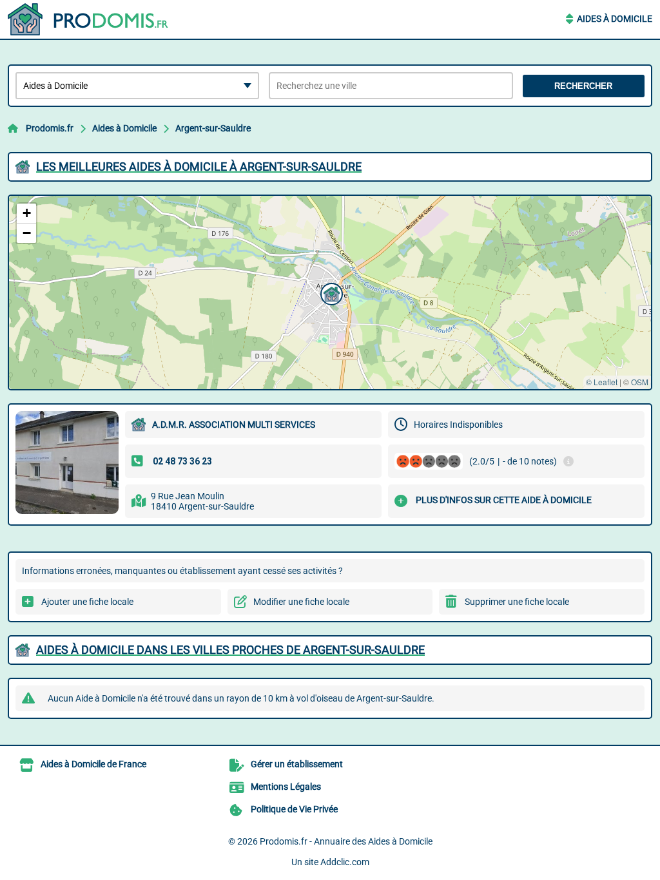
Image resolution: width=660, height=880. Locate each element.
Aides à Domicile (614, 19)
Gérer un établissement (297, 764)
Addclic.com (344, 862)
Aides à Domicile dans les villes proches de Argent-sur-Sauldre (230, 649)
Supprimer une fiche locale (517, 602)
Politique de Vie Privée (294, 809)
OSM (639, 381)
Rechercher (583, 86)
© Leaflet (601, 381)
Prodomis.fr (49, 128)
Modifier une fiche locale (301, 602)
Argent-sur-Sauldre (213, 128)
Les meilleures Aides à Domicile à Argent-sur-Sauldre (199, 166)
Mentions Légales (286, 786)
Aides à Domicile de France (93, 764)
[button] (330, 292)
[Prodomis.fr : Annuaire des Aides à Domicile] (88, 19)
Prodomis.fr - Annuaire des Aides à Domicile (346, 841)
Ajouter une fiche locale (87, 602)
